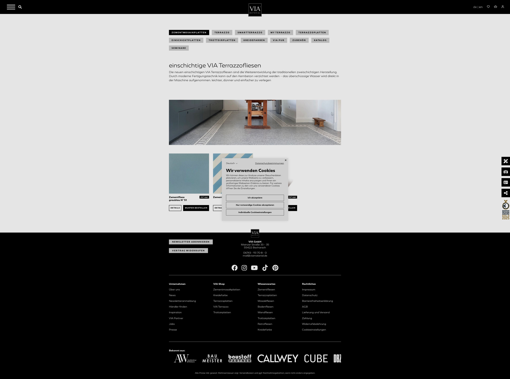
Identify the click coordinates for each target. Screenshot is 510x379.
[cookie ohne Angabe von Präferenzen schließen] (285, 160)
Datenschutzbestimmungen (269, 163)
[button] (232, 163)
